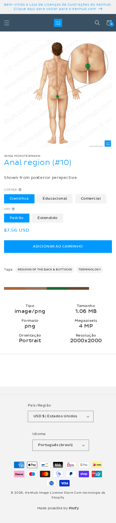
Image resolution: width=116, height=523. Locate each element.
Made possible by (58, 508)
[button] (7, 23)
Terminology (90, 269)
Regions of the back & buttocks (45, 269)
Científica (19, 198)
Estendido (47, 218)
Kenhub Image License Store (49, 492)
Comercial (91, 198)
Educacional (55, 198)
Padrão (17, 218)
